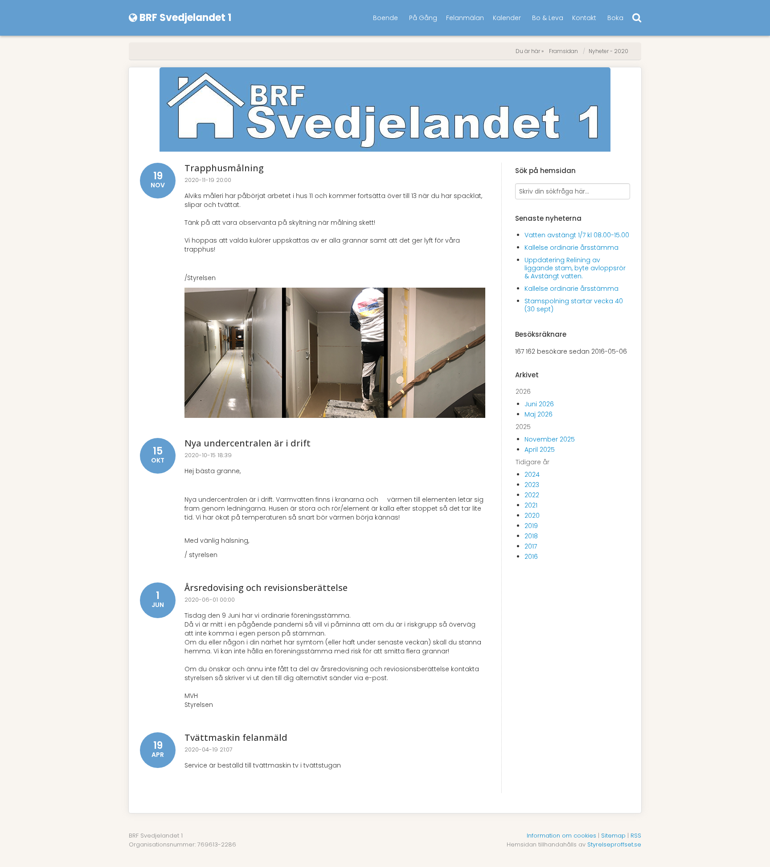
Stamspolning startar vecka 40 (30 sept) (573, 305)
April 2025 (539, 449)
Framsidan (563, 51)
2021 (530, 505)
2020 (532, 515)
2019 (531, 525)
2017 (530, 546)
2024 (532, 474)
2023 (531, 484)
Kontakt (584, 17)
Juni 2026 (539, 404)
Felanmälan (465, 17)
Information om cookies (561, 835)
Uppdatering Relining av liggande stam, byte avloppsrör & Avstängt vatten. (575, 268)
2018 (531, 536)
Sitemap (613, 835)
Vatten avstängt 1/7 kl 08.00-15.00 (576, 235)
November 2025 (549, 439)
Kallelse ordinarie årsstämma (571, 247)
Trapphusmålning (224, 168)
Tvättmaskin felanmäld (235, 737)
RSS (636, 835)
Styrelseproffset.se (614, 844)
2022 (531, 495)
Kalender (507, 17)
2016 (531, 556)
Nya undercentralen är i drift (247, 443)
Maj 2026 (538, 414)
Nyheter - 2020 (608, 51)
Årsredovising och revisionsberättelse (266, 588)
